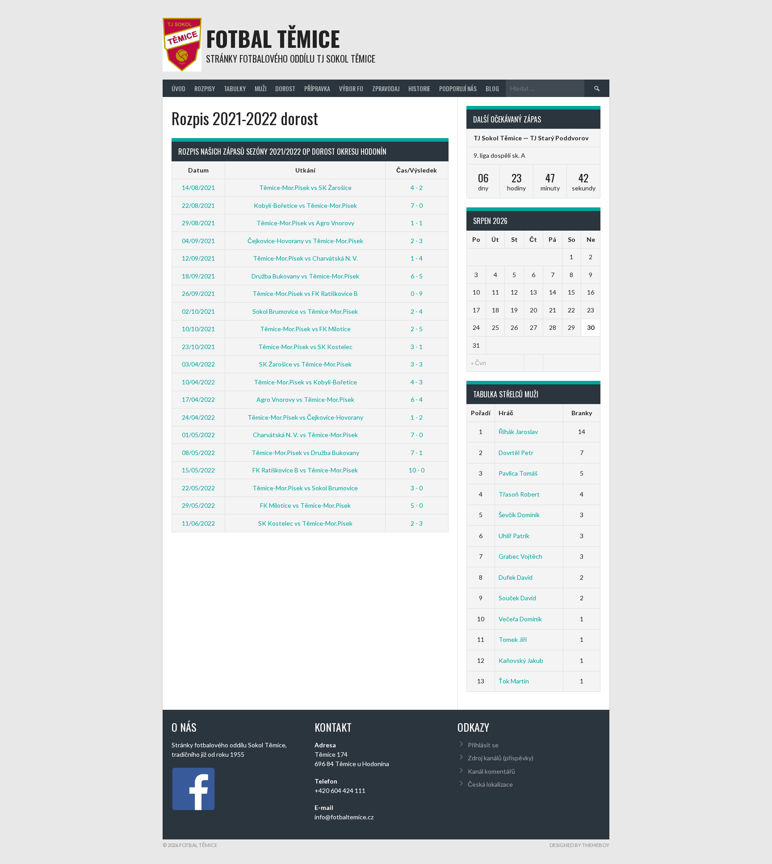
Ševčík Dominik (519, 514)
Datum (198, 170)
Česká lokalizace (490, 784)
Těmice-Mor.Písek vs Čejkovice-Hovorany (305, 417)
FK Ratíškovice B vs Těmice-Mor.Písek (305, 470)
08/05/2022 (198, 452)
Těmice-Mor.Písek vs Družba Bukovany (305, 452)
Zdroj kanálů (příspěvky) (500, 758)
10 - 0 (416, 470)
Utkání (305, 170)
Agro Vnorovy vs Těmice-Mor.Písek (305, 399)
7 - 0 (417, 205)
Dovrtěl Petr (516, 452)
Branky (581, 413)
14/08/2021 (198, 187)
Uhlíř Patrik (514, 535)
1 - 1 (417, 223)
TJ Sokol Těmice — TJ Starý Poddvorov (531, 138)
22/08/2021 (198, 205)
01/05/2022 (198, 434)
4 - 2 (417, 187)
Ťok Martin (514, 681)
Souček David (517, 598)
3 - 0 (417, 488)
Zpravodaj (385, 88)
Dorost (285, 88)
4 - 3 (417, 382)
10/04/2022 (198, 382)
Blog (492, 88)
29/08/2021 (198, 223)
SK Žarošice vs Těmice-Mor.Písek (305, 364)
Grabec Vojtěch (520, 556)
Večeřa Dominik (520, 619)
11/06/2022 (198, 523)
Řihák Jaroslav (518, 431)
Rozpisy (204, 88)
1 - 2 (417, 417)
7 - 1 (417, 452)
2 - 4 (417, 311)
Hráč (506, 413)
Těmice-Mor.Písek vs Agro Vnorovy (305, 223)
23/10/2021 (198, 346)
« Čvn (478, 363)
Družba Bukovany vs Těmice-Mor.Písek (305, 276)
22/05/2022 (198, 488)
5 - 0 (417, 505)
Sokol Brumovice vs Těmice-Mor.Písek (305, 311)
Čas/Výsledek (416, 170)
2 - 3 (417, 240)
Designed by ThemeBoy (579, 845)
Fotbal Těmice (273, 38)
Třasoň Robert (519, 494)
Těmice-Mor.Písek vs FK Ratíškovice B (305, 293)
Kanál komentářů (491, 771)
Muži (260, 88)
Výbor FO (351, 88)
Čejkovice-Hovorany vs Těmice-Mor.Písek (305, 240)
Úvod (178, 88)
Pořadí (481, 413)
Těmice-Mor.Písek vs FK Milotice (305, 329)
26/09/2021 (198, 293)
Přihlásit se (483, 745)
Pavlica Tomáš (518, 473)
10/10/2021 (198, 329)
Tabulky (235, 88)
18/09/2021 (198, 276)
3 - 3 (417, 364)
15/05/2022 (198, 470)
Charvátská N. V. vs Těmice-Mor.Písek (305, 434)
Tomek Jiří (513, 639)
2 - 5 (417, 329)
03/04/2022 (198, 364)
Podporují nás (458, 88)
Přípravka (317, 88)
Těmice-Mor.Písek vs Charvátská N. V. (305, 258)
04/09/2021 (198, 240)
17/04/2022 (198, 399)
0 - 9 (417, 293)
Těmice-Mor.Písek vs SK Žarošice (305, 187)
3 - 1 (417, 346)
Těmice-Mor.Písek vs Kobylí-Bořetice (305, 382)
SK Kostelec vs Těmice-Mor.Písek (305, 523)
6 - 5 (417, 276)
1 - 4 (417, 258)
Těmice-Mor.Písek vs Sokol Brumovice (305, 488)
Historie (419, 88)
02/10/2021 (198, 311)
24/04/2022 (198, 417)
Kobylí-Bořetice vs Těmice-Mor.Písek (305, 205)
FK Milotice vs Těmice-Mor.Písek (305, 505)
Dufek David (516, 577)
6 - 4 (417, 399)
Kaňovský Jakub (521, 660)
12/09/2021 (198, 258)
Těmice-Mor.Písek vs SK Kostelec (305, 346)
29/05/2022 (198, 505)
